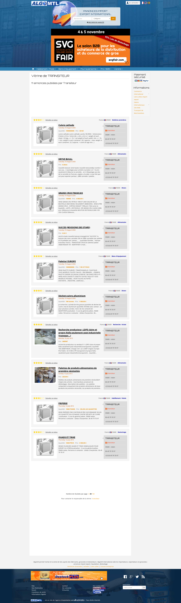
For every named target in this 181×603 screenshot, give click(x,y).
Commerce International (138, 92)
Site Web (137, 108)
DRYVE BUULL (65, 159)
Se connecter (66, 588)
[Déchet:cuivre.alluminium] (45, 305)
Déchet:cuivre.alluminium (72, 295)
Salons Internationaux (139, 103)
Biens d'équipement (119, 256)
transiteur (111, 130)
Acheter (86, 566)
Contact (65, 586)
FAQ (33, 586)
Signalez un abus (51, 120)
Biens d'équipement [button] (67, 69)
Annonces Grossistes (74, 566)
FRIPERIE (62, 403)
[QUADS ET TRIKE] (45, 447)
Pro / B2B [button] (105, 69)
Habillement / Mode (119, 398)
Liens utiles (95, 566)
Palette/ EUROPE (67, 261)
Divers (124, 188)
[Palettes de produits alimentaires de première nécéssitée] (45, 375)
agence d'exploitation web (65, 600)
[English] (145, 3)
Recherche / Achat (119, 324)
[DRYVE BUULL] (45, 168)
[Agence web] (79, 600)
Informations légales (39, 594)
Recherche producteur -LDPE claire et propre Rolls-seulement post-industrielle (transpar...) (79, 332)
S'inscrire (65, 590)
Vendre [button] (118, 69)
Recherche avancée (96, 22)
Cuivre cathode (66, 125)
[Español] (148, 3)
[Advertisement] (80, 100)
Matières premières (119, 120)
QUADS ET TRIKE (66, 437)
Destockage (122, 432)
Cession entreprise (107, 566)
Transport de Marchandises (139, 111)
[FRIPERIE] (45, 413)
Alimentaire (122, 154)
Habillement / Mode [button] (46, 69)
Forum (34, 590)
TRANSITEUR (112, 126)
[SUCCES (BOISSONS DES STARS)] (45, 237)
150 (93, 494)
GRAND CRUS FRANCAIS (70, 193)
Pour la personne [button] (89, 69)
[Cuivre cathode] (45, 135)
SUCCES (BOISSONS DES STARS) (74, 227)
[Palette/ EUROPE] (45, 271)
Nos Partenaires (37, 588)
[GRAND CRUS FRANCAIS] (45, 202)
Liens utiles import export (140, 98)
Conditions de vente (39, 592)
